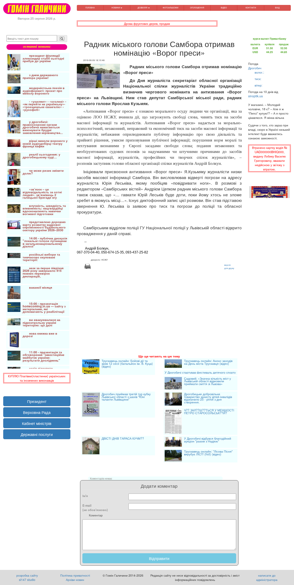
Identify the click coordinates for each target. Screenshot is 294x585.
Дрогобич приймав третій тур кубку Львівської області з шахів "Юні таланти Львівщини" (126, 397)
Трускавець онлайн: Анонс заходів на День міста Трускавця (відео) (208, 362)
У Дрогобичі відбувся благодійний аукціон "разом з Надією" (207, 440)
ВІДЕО (224, 7)
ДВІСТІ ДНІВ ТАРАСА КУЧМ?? (123, 438)
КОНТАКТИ (251, 7)
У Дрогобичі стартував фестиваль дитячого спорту (200, 372)
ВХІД (277, 7)
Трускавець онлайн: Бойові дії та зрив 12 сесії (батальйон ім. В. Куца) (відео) (127, 363)
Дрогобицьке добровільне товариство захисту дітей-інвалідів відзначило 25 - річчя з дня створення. (208, 398)
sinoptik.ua (255, 96)
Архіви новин (75, 579)
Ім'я (85, 496)
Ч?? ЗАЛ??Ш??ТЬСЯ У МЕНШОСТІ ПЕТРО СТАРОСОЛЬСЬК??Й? (209, 412)
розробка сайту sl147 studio (27, 577)
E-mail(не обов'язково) (95, 507)
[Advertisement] (159, 306)
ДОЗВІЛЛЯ (143, 7)
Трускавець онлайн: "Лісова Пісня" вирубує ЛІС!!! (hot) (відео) (208, 453)
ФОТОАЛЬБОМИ (170, 7)
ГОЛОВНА (90, 7)
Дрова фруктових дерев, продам (147, 23)
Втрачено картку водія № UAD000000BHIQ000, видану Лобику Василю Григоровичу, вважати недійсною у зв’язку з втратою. (269, 158)
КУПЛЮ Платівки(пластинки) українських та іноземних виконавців (36, 378)
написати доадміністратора (266, 577)
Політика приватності (75, 575)
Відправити (159, 558)
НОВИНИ (116, 7)
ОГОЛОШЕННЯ (197, 7)
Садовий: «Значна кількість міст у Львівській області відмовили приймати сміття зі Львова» (207, 381)
